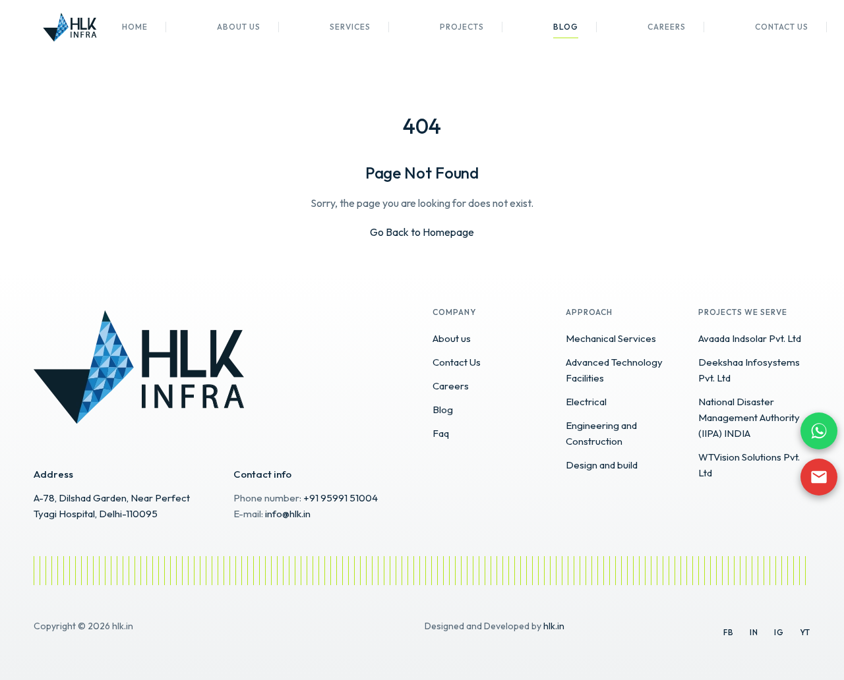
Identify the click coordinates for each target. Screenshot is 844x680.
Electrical (586, 401)
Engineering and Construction (601, 433)
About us (238, 27)
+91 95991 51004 (340, 498)
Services (350, 27)
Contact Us (781, 27)
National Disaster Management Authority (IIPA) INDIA (749, 417)
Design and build (602, 465)
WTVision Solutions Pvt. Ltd (749, 465)
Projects (462, 27)
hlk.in (553, 626)
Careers (667, 27)
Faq (441, 433)
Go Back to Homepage (422, 232)
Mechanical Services (611, 338)
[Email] (818, 477)
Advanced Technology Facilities (614, 370)
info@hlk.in (288, 513)
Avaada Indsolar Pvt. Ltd (749, 338)
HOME (135, 27)
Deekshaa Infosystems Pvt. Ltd (749, 370)
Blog (565, 27)
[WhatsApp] (818, 430)
